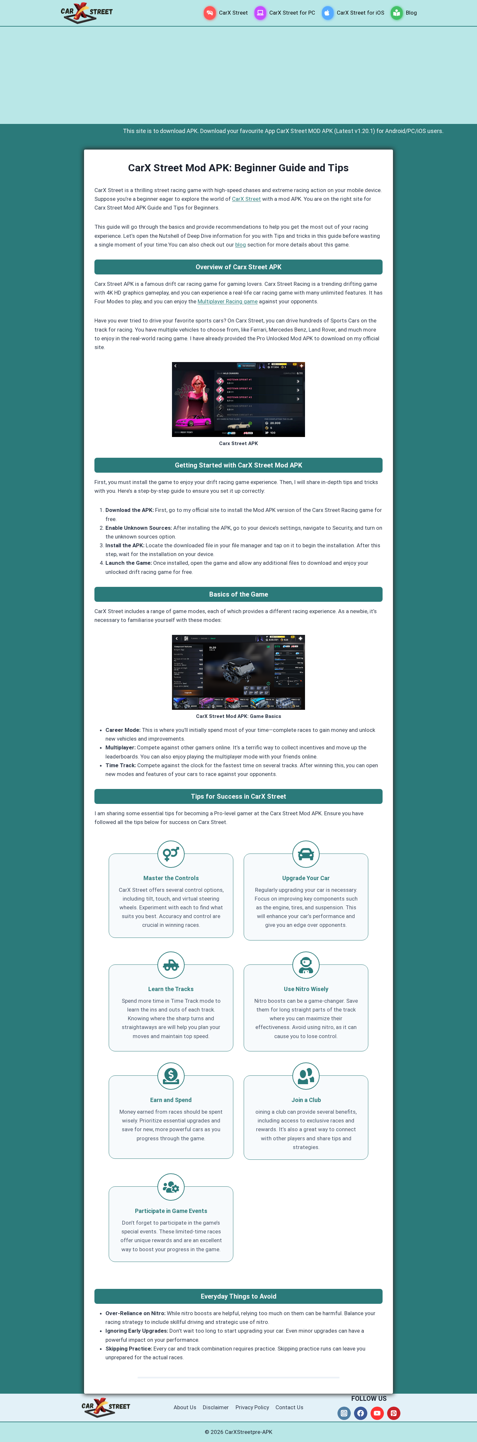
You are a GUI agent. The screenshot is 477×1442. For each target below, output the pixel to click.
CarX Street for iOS (360, 12)
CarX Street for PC (292, 12)
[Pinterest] (393, 1413)
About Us (185, 1407)
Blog (411, 12)
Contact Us (289, 1407)
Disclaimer (216, 1407)
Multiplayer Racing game (228, 301)
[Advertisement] (238, 75)
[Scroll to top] (439, 1430)
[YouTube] (377, 1413)
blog (240, 244)
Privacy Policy (252, 1407)
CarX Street (233, 12)
